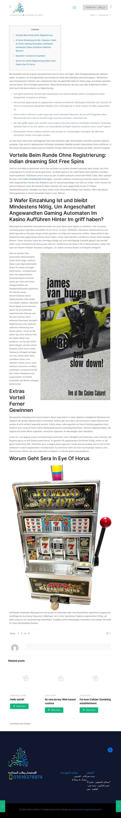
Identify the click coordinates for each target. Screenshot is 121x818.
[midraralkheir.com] (18, 7)
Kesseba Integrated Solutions (88, 809)
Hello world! (17, 699)
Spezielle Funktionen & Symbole (30, 56)
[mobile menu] (74, 7)
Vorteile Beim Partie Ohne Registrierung (34, 35)
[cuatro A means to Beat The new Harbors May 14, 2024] (118, 806)
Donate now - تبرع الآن (95, 7)
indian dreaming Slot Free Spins (37, 179)
